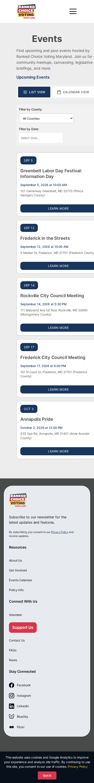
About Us (15, 560)
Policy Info (16, 590)
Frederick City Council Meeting (52, 357)
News (13, 660)
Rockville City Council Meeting (52, 295)
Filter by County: (30, 109)
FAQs (12, 650)
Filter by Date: (29, 129)
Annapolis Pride (36, 419)
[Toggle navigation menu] (73, 11)
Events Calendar (20, 580)
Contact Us (17, 640)
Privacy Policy (59, 532)
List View (37, 92)
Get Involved (18, 570)
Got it (47, 775)
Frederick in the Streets (45, 238)
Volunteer (15, 615)
